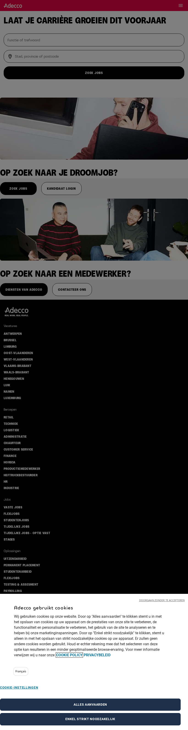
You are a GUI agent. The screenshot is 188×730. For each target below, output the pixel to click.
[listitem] (20, 671)
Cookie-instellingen (19, 687)
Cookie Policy (69, 655)
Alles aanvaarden (90, 704)
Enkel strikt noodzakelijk (90, 719)
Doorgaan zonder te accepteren (162, 600)
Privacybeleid (97, 655)
